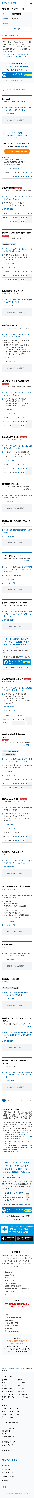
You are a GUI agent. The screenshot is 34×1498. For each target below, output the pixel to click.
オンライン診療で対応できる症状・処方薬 (17, 80)
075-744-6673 (9, 1041)
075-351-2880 (9, 460)
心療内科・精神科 (7, 1388)
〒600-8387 (18, 993)
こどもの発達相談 (7, 1391)
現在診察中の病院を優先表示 (15, 90)
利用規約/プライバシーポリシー (11, 1473)
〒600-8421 (18, 1034)
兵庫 (11, 1417)
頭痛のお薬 (21, 1386)
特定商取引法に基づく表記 (10, 1477)
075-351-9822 (9, 959)
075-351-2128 (9, 209)
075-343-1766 (9, 707)
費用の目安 (17, 1219)
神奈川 (4, 1414)
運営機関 (5, 1480)
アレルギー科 (6, 1400)
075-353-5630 (9, 113)
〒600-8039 (18, 198)
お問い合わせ (6, 1469)
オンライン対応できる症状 (13, 168)
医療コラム (5, 1434)
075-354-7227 (9, 771)
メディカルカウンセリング (10, 1423)
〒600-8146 (18, 394)
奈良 (17, 1411)
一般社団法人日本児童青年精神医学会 (18, 1138)
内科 (3, 1383)
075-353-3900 (9, 579)
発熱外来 (5, 1380)
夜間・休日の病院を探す (9, 1436)
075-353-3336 (9, 306)
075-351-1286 (9, 501)
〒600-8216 (18, 569)
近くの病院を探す (9, 1368)
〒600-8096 (18, 301)
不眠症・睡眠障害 (7, 1394)
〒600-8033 (18, 108)
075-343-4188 (9, 824)
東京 (3, 1411)
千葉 (11, 1408)
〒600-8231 (18, 689)
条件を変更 (17, 29)
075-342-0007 (9, 867)
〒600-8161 (18, 447)
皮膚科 (20, 1380)
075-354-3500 (9, 1080)
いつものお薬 (22, 1383)
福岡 (17, 1414)
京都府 (17, 1368)
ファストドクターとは (8, 1428)
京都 (17, 1408)
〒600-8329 (18, 862)
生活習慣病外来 (22, 1394)
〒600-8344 (18, 896)
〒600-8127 (18, 335)
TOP (3, 1368)
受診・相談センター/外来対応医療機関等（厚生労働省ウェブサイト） (16, 55)
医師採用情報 (6, 1450)
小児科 (4, 1386)
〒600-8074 (18, 250)
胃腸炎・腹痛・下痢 (8, 1397)
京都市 (22, 1368)
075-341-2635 (9, 536)
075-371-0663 (9, 358)
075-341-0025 (9, 620)
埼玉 (3, 1417)
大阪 (11, 1414)
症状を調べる (6, 1431)
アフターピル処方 (23, 1397)
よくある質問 (6, 1465)
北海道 (4, 1408)
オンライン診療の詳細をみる (17, 151)
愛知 (11, 1411)
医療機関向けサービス (8, 1442)
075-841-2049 (9, 999)
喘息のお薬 (21, 1388)
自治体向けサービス (8, 1445)
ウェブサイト (8, 267)
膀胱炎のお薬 (22, 1391)
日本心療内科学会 (20, 1134)
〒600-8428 (18, 1074)
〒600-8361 (18, 954)
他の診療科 (26, 489)
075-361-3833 (9, 409)
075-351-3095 (9, 263)
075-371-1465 (9, 921)
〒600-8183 (18, 496)
